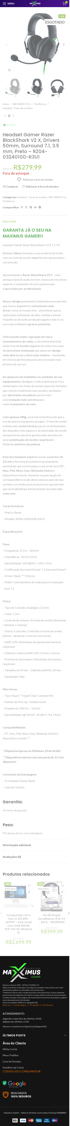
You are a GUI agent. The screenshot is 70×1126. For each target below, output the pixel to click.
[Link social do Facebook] (22, 207)
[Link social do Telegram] (40, 207)
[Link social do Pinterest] (31, 207)
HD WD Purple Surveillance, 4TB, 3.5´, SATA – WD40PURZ (51, 918)
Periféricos (40, 103)
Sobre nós (7, 1005)
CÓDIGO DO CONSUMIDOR (21, 1071)
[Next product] (13, 116)
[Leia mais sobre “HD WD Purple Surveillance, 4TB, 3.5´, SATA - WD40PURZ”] (62, 892)
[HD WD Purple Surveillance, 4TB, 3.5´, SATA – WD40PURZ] (51, 896)
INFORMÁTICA (21, 103)
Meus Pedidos (11, 1055)
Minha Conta (10, 1049)
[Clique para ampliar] (9, 70)
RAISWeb (61, 1113)
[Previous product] (5, 116)
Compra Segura (20, 1005)
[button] (6, 44)
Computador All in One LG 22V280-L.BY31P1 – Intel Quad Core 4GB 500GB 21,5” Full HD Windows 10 (18, 923)
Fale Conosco (47, 1005)
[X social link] (26, 207)
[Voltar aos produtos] (9, 116)
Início (6, 103)
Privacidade (34, 1005)
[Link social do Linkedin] (35, 207)
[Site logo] (35, 3)
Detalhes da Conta (13, 1067)
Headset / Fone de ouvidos (18, 108)
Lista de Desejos (12, 1061)
